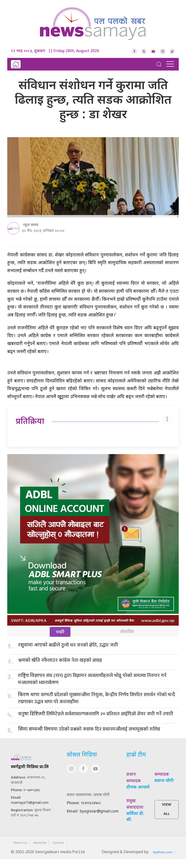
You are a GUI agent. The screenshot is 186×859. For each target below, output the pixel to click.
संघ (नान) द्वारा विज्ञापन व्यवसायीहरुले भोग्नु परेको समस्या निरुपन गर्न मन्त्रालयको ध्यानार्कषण (92, 679)
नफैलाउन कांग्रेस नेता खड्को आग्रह (60, 660)
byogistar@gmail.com (99, 811)
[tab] (60, 632)
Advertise (39, 842)
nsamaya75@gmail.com (29, 803)
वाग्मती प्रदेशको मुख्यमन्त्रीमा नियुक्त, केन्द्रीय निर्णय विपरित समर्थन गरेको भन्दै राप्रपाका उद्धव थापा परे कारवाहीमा (96, 698)
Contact (58, 842)
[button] (159, 64)
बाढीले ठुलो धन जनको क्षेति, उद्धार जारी (68, 645)
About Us (20, 842)
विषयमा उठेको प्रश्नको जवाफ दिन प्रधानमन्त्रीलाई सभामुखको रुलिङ (89, 729)
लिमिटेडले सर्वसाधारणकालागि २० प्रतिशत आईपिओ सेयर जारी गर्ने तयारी (95, 714)
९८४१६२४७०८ (91, 803)
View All (166, 809)
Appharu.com (162, 852)
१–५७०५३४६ (31, 790)
